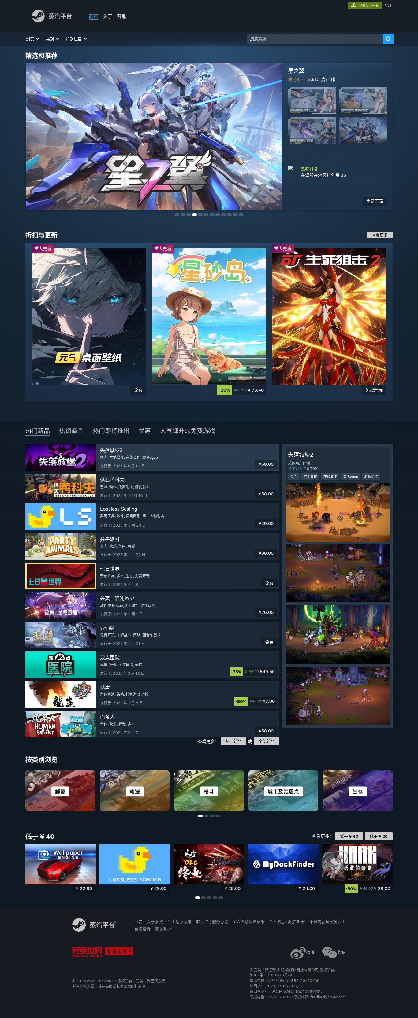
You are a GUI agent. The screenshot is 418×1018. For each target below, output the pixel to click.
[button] (33, 39)
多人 (293, 476)
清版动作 (371, 476)
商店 (94, 16)
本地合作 (310, 476)
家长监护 (163, 928)
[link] (89, 321)
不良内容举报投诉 (325, 921)
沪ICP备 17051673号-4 (271, 974)
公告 (139, 921)
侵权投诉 (143, 928)
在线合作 (330, 476)
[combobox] (315, 39)
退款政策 (184, 921)
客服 (122, 16)
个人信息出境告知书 (287, 921)
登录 (388, 5)
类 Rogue (350, 476)
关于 (108, 16)
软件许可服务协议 (212, 921)
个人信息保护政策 (248, 921)
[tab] (37, 431)
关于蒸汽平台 (159, 921)
